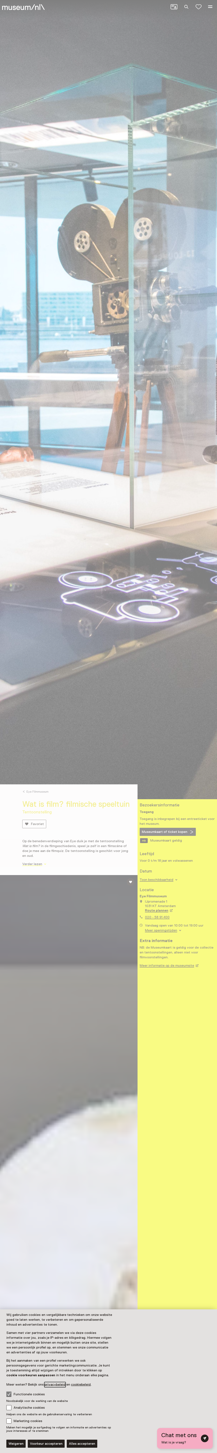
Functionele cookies (29, 1394)
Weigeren (16, 1444)
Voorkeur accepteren (46, 1444)
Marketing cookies (28, 1421)
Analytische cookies (29, 1408)
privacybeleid (55, 1384)
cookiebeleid (81, 1384)
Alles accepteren (82, 1444)
